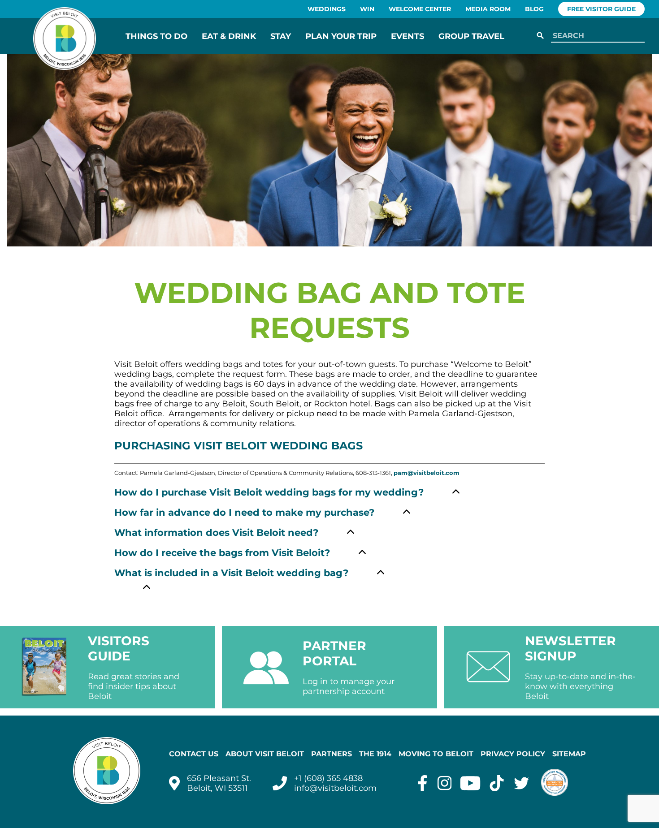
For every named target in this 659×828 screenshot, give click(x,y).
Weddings (327, 9)
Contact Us (193, 754)
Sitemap (569, 754)
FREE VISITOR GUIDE (601, 9)
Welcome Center (420, 9)
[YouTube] (470, 783)
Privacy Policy (513, 754)
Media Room (488, 9)
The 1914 (375, 754)
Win (367, 9)
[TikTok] (496, 783)
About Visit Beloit (264, 754)
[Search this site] (596, 36)
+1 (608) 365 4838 (328, 778)
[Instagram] (444, 783)
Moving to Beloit (436, 754)
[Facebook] (422, 783)
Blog (534, 9)
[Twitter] (521, 783)
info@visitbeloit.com (335, 788)
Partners (331, 754)
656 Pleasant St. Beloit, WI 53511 (219, 783)
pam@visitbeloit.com (427, 473)
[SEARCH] (540, 36)
